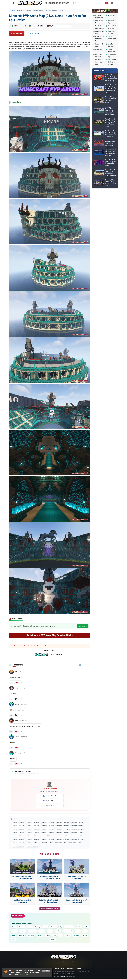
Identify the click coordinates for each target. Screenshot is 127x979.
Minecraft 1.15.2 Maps (78, 822)
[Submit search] (106, 3)
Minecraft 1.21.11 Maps (49, 836)
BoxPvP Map (98, 49)
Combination (69, 927)
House (85, 931)
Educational (32, 931)
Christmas (53, 927)
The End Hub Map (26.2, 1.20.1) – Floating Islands (77, 877)
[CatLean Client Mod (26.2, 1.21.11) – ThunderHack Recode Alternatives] (99, 173)
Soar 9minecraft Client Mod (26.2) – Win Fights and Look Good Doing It (110, 134)
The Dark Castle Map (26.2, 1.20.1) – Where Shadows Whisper (50, 901)
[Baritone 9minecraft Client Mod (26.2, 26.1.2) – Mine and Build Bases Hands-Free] (99, 89)
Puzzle (48, 935)
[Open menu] (13, 3)
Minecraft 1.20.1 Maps (18, 832)
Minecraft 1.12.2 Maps (48, 822)
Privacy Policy (70, 968)
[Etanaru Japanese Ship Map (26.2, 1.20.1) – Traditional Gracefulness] (49, 866)
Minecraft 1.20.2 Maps (33, 832)
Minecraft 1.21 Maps (77, 832)
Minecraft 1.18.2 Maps (63, 825)
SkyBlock (76, 935)
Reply (11, 683)
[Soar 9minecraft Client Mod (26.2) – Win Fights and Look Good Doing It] (99, 134)
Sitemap (78, 968)
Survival (85, 935)
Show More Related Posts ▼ (49, 908)
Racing (68, 935)
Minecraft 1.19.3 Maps (48, 829)
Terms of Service (59, 968)
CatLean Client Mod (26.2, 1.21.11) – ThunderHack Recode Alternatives (110, 173)
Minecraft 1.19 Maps (77, 825)
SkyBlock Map (111, 15)
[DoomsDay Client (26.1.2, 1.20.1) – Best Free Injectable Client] (99, 183)
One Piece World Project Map (99, 62)
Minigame (31, 935)
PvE (55, 935)
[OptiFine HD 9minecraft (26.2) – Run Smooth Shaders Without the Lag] (99, 78)
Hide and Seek (68, 931)
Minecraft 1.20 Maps (77, 829)
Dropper (23, 931)
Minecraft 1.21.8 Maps (63, 839)
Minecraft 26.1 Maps (61, 842)
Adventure (22, 927)
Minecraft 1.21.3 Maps (64, 836)
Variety (53, 939)
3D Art (13, 927)
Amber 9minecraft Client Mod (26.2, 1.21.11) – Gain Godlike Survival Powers (110, 123)
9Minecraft (62, 976)
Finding (58, 931)
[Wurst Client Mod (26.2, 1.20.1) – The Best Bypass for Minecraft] (99, 163)
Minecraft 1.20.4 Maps (48, 832)
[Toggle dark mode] (112, 3)
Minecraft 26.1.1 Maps (75, 842)
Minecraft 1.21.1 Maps (18, 836)
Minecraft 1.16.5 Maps (18, 825)
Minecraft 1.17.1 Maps (33, 825)
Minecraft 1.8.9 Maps (32, 842)
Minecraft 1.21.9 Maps (78, 839)
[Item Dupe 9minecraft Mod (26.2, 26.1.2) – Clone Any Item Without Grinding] (99, 111)
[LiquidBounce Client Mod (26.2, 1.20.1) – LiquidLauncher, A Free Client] (99, 153)
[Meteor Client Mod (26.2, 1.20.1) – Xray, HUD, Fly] (99, 143)
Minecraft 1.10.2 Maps (18, 822)
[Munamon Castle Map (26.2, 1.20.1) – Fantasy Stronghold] (76, 890)
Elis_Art (51, 26)
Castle (45, 927)
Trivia (13, 939)
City (61, 927)
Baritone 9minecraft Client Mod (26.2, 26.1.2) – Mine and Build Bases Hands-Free (110, 89)
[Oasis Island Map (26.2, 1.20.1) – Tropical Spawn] (22, 890)
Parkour (40, 935)
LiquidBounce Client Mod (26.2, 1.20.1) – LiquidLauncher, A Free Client (111, 152)
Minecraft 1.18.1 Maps (48, 825)
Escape (50, 931)
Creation (78, 927)
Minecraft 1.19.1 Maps (18, 829)
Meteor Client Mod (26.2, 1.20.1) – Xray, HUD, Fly (110, 143)
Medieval (21, 935)
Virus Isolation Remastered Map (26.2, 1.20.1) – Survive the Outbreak (22, 877)
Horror (77, 931)
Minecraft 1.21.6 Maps (33, 839)
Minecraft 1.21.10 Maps (33, 836)
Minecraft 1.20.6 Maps (63, 832)
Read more (26, 974)
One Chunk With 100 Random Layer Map (112, 62)
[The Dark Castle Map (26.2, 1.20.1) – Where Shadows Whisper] (49, 890)
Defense (14, 931)
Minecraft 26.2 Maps (32, 846)
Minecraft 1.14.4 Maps (63, 822)
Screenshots (35, 33)
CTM (86, 927)
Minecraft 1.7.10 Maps (18, 842)
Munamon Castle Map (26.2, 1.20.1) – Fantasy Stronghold (76, 901)
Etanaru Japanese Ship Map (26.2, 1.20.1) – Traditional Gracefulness (50, 877)
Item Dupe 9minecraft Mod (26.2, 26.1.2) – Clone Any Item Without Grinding (109, 111)
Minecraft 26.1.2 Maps (18, 846)
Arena (66, 26)
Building (37, 927)
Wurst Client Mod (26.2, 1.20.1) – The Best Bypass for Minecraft (110, 163)
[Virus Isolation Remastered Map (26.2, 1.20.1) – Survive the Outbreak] (22, 866)
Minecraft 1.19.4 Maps (63, 829)
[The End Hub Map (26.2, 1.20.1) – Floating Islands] (76, 866)
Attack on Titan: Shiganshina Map (99, 39)
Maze (13, 935)
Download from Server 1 (21, 646)
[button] (16, 683)
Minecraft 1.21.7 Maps (48, 839)
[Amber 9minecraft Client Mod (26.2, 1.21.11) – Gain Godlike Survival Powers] (99, 123)
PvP (69, 26)
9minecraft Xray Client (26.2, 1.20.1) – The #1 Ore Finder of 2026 (110, 100)
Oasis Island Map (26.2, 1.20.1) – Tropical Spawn (23, 901)
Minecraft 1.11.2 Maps (33, 822)
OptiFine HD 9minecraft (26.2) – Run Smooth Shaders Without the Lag (111, 77)
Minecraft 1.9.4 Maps (47, 842)
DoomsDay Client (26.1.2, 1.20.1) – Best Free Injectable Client (110, 183)
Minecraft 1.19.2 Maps (33, 829)
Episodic (41, 931)
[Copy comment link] (21, 683)
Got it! (46, 971)
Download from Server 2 (38, 646)
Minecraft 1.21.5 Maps (18, 839)
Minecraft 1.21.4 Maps (79, 836)
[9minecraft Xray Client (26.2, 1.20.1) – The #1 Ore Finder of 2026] (99, 100)
